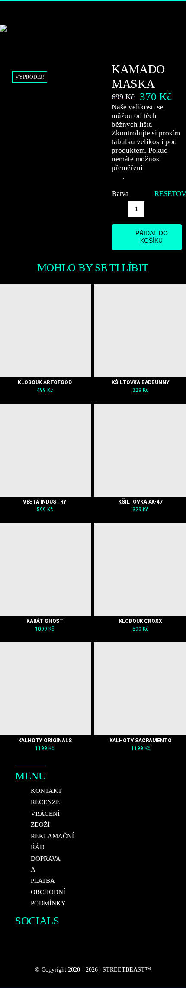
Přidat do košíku (151, 237)
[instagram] (34, 935)
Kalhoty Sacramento (140, 741)
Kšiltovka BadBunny (141, 382)
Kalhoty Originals (45, 741)
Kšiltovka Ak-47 (140, 502)
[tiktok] (18, 952)
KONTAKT (46, 790)
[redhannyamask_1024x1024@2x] (55, 80)
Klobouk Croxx (140, 621)
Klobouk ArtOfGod (44, 382)
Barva (120, 193)
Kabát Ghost (44, 621)
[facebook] (18, 935)
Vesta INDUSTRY (45, 502)
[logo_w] (14, 28)
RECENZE (45, 802)
